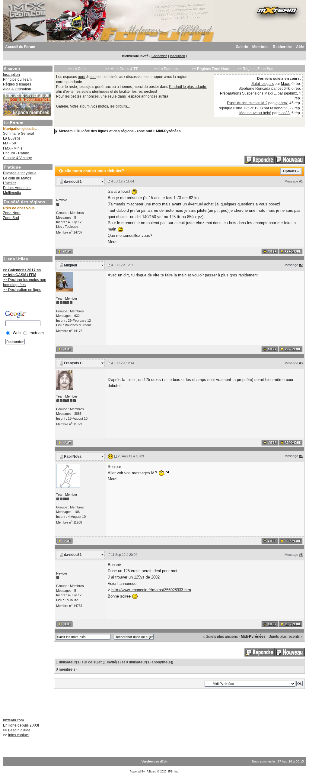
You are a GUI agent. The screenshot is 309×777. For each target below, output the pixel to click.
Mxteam (66, 131)
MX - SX (9, 143)
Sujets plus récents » (286, 636)
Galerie (242, 47)
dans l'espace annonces (138, 96)
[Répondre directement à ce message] (291, 251)
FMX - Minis (12, 148)
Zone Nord (12, 213)
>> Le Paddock (166, 69)
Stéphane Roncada (254, 88)
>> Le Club (77, 69)
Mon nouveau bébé (255, 113)
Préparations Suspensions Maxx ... (248, 93)
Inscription (177, 56)
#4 (301, 456)
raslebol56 (279, 108)
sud (93, 77)
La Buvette (12, 138)
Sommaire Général (18, 133)
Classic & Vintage (17, 158)
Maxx (285, 84)
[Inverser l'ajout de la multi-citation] (270, 251)
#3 (301, 363)
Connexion (159, 56)
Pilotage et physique (20, 173)
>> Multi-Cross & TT (121, 69)
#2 (301, 265)
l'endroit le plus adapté (187, 87)
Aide (300, 47)
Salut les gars (262, 84)
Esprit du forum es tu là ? (247, 103)
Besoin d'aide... (20, 730)
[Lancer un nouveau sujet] (290, 160)
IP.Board (151, 771)
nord (81, 77)
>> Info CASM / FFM (19, 275)
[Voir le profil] (64, 281)
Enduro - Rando (16, 153)
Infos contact (18, 735)
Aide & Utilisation (17, 89)
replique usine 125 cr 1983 (241, 108)
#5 (301, 554)
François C (73, 363)
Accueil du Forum (20, 47)
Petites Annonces (17, 188)
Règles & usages (17, 84)
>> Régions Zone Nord (210, 69)
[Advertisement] (27, 238)
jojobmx (290, 93)
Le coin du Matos (17, 178)
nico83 (284, 113)
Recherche (282, 47)
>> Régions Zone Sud (255, 69)
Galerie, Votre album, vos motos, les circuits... (93, 106)
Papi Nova (72, 456)
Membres (260, 47)
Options (289, 171)
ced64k (284, 88)
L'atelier (9, 183)
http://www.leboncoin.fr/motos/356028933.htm (151, 590)
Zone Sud (11, 218)
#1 (301, 181)
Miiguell (70, 265)
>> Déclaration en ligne (22, 290)
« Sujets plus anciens (220, 636)
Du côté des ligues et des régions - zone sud (114, 131)
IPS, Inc (173, 771)
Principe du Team (17, 79)
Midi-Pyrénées (168, 131)
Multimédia (12, 193)
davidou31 (73, 181)
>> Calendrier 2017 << (22, 270)
